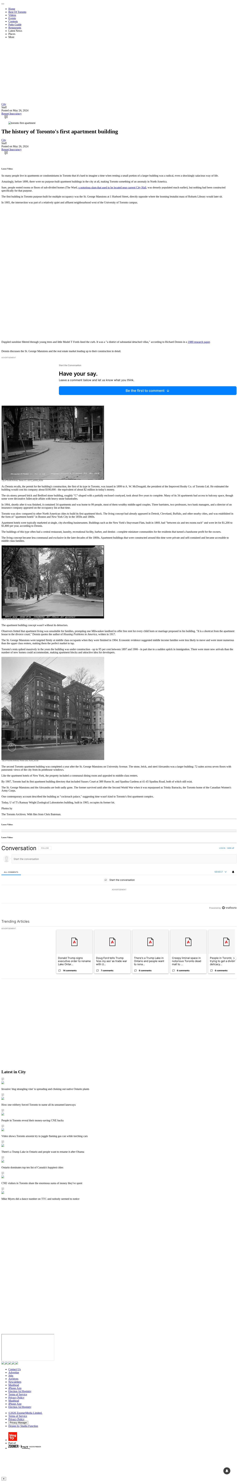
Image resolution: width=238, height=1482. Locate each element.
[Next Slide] (234, 958)
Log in (222, 848)
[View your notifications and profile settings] (233, 871)
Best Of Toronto (17, 11)
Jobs (10, 1375)
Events (12, 18)
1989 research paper (199, 341)
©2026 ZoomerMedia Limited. (25, 1412)
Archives (13, 1378)
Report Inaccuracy (11, 113)
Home (11, 8)
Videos (12, 15)
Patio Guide (14, 24)
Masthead (13, 1385)
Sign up (230, 848)
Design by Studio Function (23, 1425)
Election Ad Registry (19, 1391)
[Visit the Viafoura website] (229, 907)
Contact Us (14, 1369)
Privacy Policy (16, 1397)
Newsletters (14, 1381)
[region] (119, 878)
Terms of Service (17, 1394)
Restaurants (14, 27)
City (3, 104)
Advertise (13, 1372)
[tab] (11, 872)
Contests (13, 21)
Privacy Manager (18, 1422)
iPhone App (14, 1388)
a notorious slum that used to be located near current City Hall (112, 187)
